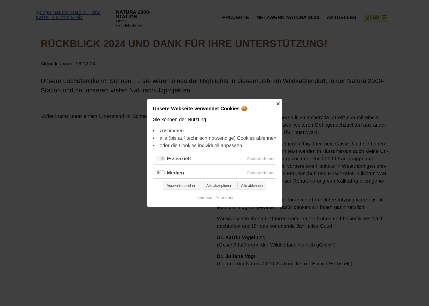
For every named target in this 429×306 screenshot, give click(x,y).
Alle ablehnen (252, 185)
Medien (175, 172)
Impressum (204, 198)
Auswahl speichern (182, 185)
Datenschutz (224, 198)
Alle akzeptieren (219, 185)
